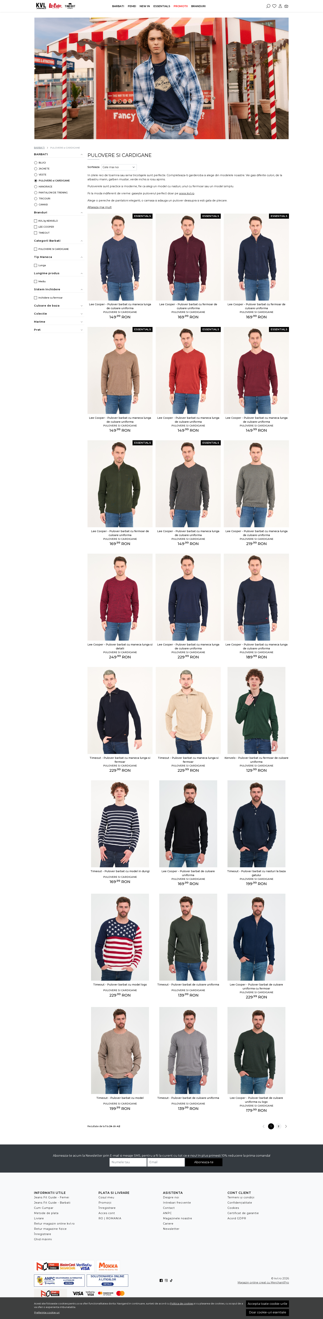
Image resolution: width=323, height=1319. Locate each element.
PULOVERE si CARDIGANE (54, 180)
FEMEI (132, 6)
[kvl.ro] (57, 6)
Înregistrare (42, 1234)
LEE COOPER (46, 226)
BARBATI (118, 6)
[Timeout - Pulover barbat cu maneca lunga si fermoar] (120, 710)
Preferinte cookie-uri (47, 1312)
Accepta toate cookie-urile (267, 1304)
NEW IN (145, 6)
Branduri (198, 6)
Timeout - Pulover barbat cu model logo (120, 984)
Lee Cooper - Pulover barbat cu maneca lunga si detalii (120, 646)
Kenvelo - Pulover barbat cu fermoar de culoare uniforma (256, 759)
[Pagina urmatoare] (286, 1126)
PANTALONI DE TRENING (53, 192)
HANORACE (45, 186)
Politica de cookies (181, 1303)
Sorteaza (93, 167)
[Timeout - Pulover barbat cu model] (120, 1050)
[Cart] (286, 6)
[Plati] (80, 1293)
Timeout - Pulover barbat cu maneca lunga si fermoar (120, 759)
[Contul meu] (280, 6)
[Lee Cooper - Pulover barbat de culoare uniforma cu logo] (256, 1050)
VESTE (42, 174)
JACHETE (44, 168)
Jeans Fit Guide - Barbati (52, 1202)
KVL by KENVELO (48, 220)
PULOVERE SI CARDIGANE (54, 249)
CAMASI (43, 204)
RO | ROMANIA (110, 1218)
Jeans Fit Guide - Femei (51, 1197)
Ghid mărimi (43, 1239)
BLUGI (42, 162)
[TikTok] (172, 1280)
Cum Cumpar (43, 1208)
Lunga (42, 265)
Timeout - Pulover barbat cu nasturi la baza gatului (256, 873)
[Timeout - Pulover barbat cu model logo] (120, 937)
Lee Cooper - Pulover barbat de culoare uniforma (188, 873)
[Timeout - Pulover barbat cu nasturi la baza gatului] (256, 823)
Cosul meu (106, 1197)
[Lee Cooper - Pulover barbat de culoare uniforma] (188, 823)
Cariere (168, 1223)
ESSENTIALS (161, 6)
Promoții (105, 1202)
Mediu (42, 281)
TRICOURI (44, 198)
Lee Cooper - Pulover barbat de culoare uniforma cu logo (256, 1100)
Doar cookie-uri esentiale (267, 1312)
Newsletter (171, 1229)
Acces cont (107, 1213)
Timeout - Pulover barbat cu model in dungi (120, 871)
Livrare (39, 1218)
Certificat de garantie (243, 1213)
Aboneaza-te (203, 1162)
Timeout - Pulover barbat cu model (120, 1098)
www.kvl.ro (186, 193)
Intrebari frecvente (177, 1202)
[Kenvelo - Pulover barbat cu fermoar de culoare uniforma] (256, 710)
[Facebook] (162, 1280)
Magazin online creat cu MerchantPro (263, 1282)
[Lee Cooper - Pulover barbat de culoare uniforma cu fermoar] (256, 937)
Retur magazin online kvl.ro (54, 1223)
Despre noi (171, 1197)
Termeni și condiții (240, 1197)
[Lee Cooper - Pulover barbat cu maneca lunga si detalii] (120, 597)
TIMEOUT (44, 232)
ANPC (167, 1213)
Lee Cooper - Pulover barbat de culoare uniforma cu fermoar (256, 986)
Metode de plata (46, 1213)
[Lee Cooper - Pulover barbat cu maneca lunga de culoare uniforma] (256, 483)
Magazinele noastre (177, 1218)
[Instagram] (167, 1280)
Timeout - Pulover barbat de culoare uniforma (188, 984)
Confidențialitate (239, 1202)
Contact (169, 1208)
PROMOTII (181, 6)
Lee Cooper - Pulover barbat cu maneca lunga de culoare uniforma (120, 306)
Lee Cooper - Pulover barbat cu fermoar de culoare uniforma (188, 306)
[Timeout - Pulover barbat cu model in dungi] (120, 823)
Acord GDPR (236, 1218)
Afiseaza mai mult (99, 207)
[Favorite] (274, 6)
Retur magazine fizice (50, 1229)
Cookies (233, 1208)
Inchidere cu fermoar (51, 297)
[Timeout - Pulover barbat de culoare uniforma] (188, 937)
